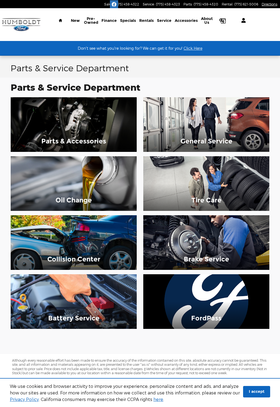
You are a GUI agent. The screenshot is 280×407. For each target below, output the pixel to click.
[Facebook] (114, 4)
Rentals (146, 20)
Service (164, 20)
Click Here (192, 48)
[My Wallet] (223, 20)
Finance (109, 20)
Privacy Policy (24, 399)
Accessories (186, 20)
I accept (256, 391)
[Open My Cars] (242, 20)
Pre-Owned (91, 20)
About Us (207, 20)
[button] (74, 124)
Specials (128, 20)
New (75, 20)
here (158, 399)
